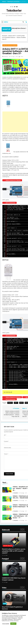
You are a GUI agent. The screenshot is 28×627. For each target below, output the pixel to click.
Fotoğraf (5, 574)
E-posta (6, 441)
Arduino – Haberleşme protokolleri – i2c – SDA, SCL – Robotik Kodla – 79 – (12, 1)
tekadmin (6, 56)
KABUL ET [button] (13, 623)
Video (4, 603)
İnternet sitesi (7, 447)
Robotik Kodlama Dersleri (10, 45)
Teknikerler (14, 10)
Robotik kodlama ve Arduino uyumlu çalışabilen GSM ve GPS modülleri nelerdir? (13, 551)
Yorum (6, 454)
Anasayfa (4, 35)
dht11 (16, 402)
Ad (5, 435)
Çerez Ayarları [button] (5, 623)
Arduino (10, 402)
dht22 (21, 402)
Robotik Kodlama (7, 546)
